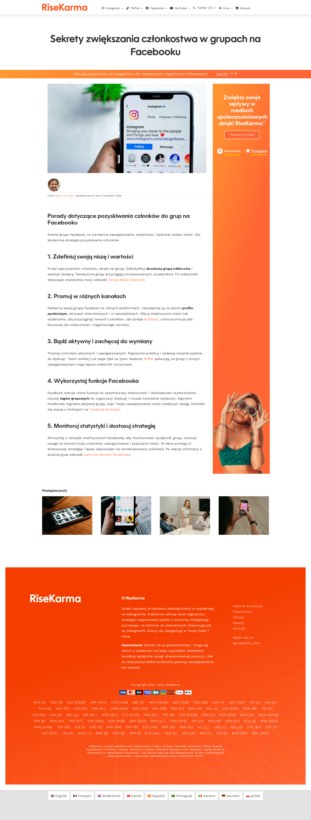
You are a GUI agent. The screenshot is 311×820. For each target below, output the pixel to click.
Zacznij (222, 74)
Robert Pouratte (64, 195)
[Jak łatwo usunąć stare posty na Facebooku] (67, 515)
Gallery (70, 507)
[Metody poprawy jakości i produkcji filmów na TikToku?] (126, 515)
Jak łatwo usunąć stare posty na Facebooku (64, 507)
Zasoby (238, 623)
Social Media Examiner (126, 280)
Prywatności (243, 611)
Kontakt (239, 628)
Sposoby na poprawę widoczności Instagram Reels (241, 507)
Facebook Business (104, 409)
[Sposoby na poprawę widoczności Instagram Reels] (244, 515)
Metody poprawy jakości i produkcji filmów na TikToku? (123, 507)
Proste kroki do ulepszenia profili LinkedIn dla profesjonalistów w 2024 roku (182, 502)
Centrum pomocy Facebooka (107, 454)
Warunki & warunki (248, 606)
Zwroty (238, 617)
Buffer (149, 359)
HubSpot (151, 319)
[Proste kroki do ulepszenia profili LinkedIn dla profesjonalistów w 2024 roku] (185, 515)
